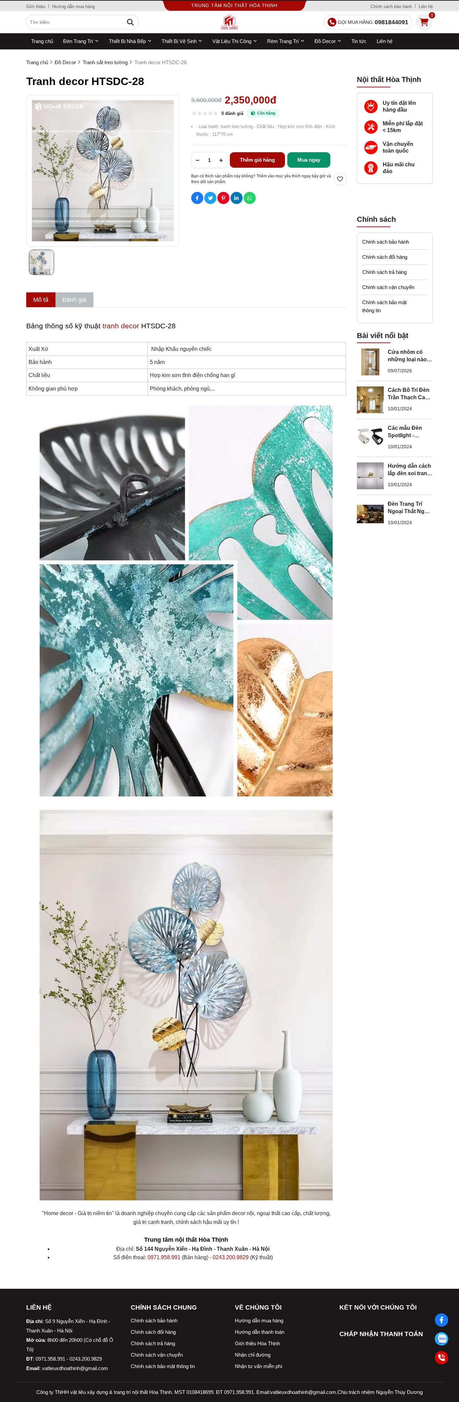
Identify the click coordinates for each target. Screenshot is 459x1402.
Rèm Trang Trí (283, 41)
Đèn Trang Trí (78, 41)
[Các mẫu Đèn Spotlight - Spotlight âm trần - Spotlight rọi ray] (370, 437)
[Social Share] (197, 198)
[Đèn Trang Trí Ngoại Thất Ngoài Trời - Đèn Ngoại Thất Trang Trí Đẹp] (370, 513)
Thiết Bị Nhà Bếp (127, 41)
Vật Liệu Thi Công (231, 41)
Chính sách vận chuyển (388, 287)
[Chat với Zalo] (442, 1339)
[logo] (229, 22)
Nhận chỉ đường (252, 1355)
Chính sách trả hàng (384, 272)
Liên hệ (426, 6)
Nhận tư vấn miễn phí (258, 1366)
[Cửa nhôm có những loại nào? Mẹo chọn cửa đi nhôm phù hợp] (370, 361)
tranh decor (120, 326)
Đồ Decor (325, 41)
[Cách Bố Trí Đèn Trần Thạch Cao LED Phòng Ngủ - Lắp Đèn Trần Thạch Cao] (370, 399)
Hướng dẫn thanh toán (259, 1332)
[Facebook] (442, 1320)
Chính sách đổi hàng (384, 257)
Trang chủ (42, 41)
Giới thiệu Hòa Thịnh (257, 1343)
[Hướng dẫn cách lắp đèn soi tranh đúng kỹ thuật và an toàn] (370, 475)
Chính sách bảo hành (391, 6)
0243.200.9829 (231, 1257)
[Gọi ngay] (442, 1358)
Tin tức (359, 41)
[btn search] (130, 22)
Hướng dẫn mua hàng (73, 6)
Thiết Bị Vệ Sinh (179, 41)
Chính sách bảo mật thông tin (384, 306)
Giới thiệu (35, 6)
